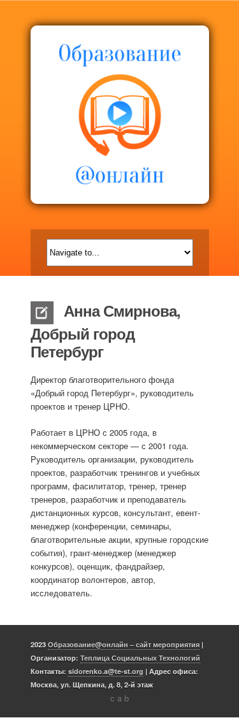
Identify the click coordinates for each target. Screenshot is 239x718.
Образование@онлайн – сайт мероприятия (123, 644)
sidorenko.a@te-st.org (105, 671)
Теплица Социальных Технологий (140, 658)
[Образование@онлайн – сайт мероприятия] (120, 114)
